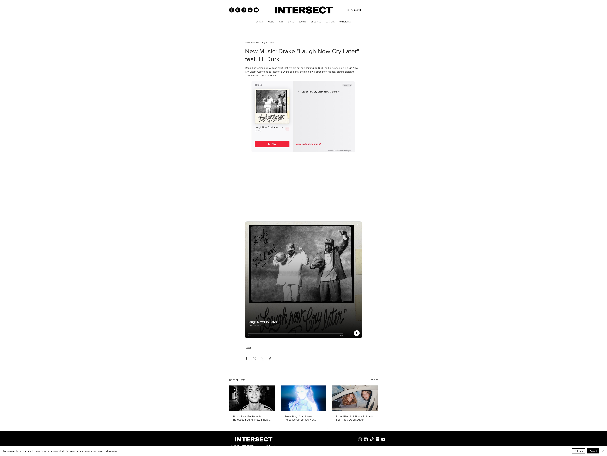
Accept (593, 451)
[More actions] (360, 42)
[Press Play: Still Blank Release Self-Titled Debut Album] (355, 398)
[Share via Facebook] (246, 358)
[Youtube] (256, 9)
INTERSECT (303, 10)
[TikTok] (243, 9)
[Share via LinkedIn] (262, 358)
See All (374, 379)
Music (248, 347)
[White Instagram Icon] (359, 439)
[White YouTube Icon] (383, 439)
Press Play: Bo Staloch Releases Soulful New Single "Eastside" (251, 418)
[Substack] (250, 9)
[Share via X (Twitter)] (254, 358)
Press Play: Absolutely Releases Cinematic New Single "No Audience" (300, 418)
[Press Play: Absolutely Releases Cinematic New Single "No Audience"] (303, 398)
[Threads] (237, 9)
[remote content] (303, 117)
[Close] (603, 450)
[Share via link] (269, 358)
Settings (579, 451)
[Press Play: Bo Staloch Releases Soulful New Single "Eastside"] (252, 398)
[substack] (377, 439)
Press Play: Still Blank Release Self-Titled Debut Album (354, 418)
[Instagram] (231, 9)
